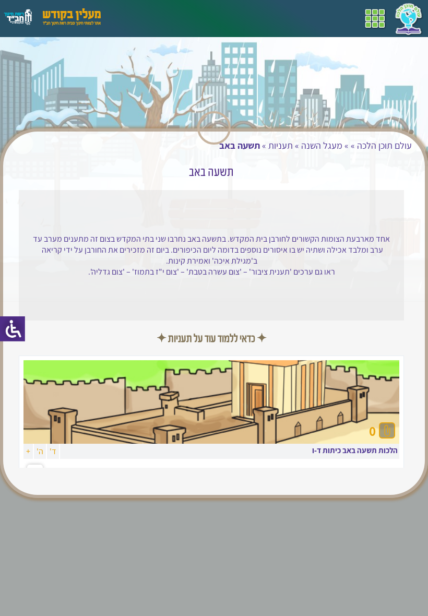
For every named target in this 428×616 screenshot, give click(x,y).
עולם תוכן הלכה (384, 145)
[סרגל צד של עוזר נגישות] (12, 328)
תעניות (280, 145)
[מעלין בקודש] (71, 23)
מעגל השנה (321, 145)
